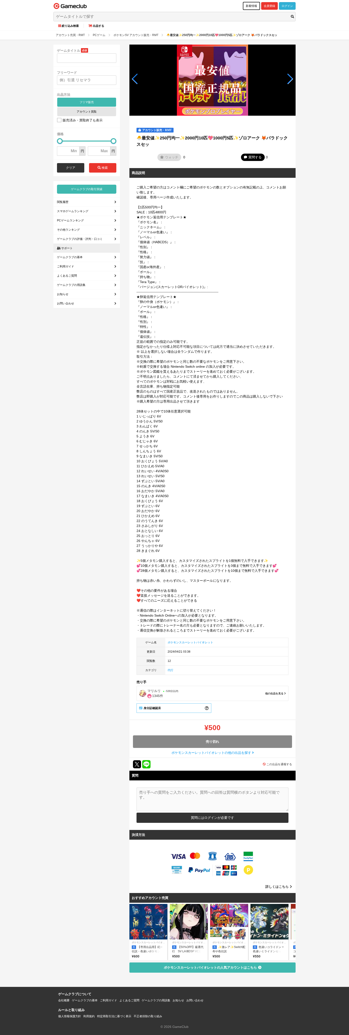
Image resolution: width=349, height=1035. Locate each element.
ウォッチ (171, 157)
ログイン (287, 6)
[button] (135, 79)
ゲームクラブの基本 (70, 257)
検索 (104, 167)
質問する (255, 157)
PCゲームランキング (70, 220)
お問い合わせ (65, 303)
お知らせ (62, 294)
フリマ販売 (87, 102)
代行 (170, 670)
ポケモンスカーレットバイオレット (190, 642)
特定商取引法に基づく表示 (114, 1016)
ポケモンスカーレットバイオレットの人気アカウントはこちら (210, 967)
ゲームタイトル (68, 50)
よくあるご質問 (67, 275)
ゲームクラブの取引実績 (86, 189)
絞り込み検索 (70, 25)
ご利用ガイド (65, 266)
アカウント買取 (87, 111)
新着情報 (251, 6)
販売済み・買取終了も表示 (83, 120)
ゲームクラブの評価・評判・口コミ (80, 239)
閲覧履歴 (62, 202)
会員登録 (269, 6)
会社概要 (64, 1000)
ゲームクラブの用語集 (71, 285)
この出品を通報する (279, 764)
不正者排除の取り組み (148, 1016)
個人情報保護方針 (69, 1016)
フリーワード (67, 72)
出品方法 (63, 94)
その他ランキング (68, 229)
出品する (98, 25)
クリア (70, 167)
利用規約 (89, 1016)
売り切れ (212, 741)
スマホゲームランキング (72, 211)
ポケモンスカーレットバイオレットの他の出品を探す (211, 753)
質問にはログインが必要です (212, 818)
